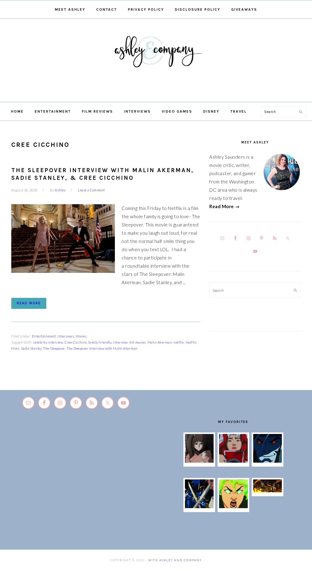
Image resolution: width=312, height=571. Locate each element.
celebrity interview (48, 342)
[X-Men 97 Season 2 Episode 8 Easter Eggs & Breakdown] (267, 461)
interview (120, 342)
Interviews (65, 336)
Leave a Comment (91, 190)
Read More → (224, 206)
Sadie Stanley (31, 348)
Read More (29, 303)
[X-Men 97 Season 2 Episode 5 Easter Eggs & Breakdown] (267, 490)
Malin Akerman (159, 342)
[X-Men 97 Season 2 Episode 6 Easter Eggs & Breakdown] (233, 506)
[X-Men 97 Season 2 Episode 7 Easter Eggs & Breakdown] (199, 506)
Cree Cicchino (76, 342)
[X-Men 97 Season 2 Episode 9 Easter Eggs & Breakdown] (233, 461)
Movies (81, 336)
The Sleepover (54, 348)
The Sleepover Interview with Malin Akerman (102, 348)
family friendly (100, 342)
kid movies (137, 342)
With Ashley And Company (156, 61)
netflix (178, 342)
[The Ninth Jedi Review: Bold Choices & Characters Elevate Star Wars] (199, 461)
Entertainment (44, 336)
